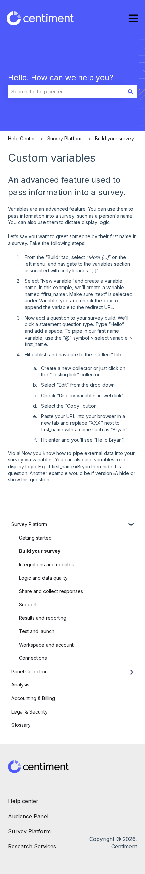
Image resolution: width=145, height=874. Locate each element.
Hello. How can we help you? (60, 77)
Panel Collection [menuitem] (29, 671)
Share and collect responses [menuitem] (51, 591)
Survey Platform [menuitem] (29, 524)
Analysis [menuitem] (20, 685)
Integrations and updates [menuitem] (46, 564)
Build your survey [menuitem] (39, 551)
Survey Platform (65, 138)
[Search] (130, 91)
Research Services (32, 846)
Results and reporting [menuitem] (42, 618)
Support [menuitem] (28, 604)
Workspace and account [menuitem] (46, 645)
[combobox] (66, 91)
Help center (23, 801)
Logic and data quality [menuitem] (43, 578)
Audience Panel (29, 816)
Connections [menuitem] (33, 658)
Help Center (21, 138)
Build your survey (114, 138)
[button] (131, 525)
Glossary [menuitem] (21, 725)
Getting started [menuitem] (35, 538)
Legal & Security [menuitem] (29, 712)
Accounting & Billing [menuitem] (33, 698)
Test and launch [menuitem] (36, 631)
